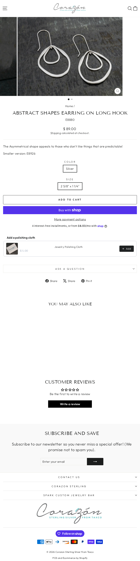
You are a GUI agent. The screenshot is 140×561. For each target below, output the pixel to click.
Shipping (55, 133)
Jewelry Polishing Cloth (69, 247)
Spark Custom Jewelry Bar (69, 495)
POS (54, 557)
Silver (70, 168)
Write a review (70, 404)
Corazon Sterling (69, 486)
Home (69, 106)
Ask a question (70, 268)
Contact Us (69, 477)
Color (70, 161)
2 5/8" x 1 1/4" (70, 186)
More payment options (70, 219)
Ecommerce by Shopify (75, 557)
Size (70, 179)
